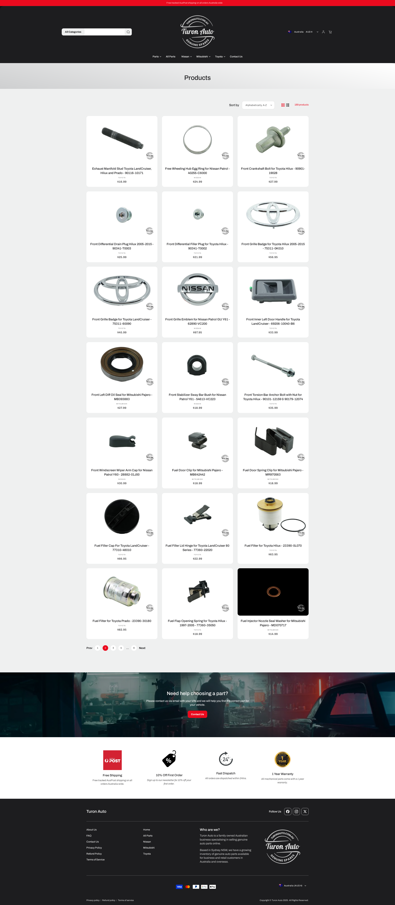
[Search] (128, 31)
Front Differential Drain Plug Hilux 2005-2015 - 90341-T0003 (122, 246)
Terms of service (126, 900)
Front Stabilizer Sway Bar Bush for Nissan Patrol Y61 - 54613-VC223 (197, 397)
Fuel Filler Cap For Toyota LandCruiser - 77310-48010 (121, 547)
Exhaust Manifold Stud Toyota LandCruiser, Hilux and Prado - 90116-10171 (122, 170)
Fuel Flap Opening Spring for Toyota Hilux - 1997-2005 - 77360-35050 (197, 623)
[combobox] (107, 32)
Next (142, 648)
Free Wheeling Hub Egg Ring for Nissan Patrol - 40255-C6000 (197, 170)
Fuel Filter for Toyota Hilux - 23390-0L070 (273, 545)
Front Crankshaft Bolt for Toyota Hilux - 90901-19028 (273, 170)
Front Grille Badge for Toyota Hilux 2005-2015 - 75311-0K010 (273, 246)
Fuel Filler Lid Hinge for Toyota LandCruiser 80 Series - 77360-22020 (197, 547)
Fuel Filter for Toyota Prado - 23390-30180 (122, 621)
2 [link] (105, 648)
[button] (73, 31)
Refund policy (108, 900)
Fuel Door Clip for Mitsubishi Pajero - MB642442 (197, 472)
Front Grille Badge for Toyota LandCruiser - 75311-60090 (122, 321)
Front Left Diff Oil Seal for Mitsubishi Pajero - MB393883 (121, 397)
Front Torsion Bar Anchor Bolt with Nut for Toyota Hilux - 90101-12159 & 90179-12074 (273, 397)
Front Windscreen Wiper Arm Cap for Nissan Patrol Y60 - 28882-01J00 (121, 472)
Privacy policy (93, 900)
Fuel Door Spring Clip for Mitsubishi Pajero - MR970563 (273, 472)
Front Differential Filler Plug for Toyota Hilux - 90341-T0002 (197, 246)
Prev (89, 648)
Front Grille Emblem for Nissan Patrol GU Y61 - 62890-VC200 (197, 321)
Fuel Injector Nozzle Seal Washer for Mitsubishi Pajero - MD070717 (273, 623)
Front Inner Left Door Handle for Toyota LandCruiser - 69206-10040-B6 (273, 321)
